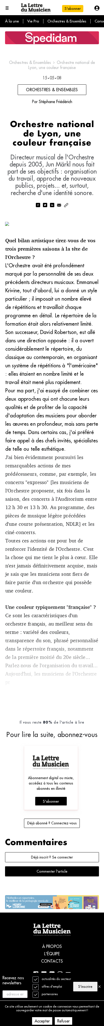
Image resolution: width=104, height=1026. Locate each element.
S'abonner (51, 801)
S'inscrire (85, 986)
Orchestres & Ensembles (66, 21)
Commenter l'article (52, 871)
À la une (12, 21)
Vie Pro (33, 21)
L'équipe (52, 953)
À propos (52, 946)
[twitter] (45, 205)
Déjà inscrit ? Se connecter (52, 857)
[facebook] (38, 205)
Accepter (42, 1020)
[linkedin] (52, 205)
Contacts (52, 961)
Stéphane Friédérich (55, 101)
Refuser (63, 1020)
